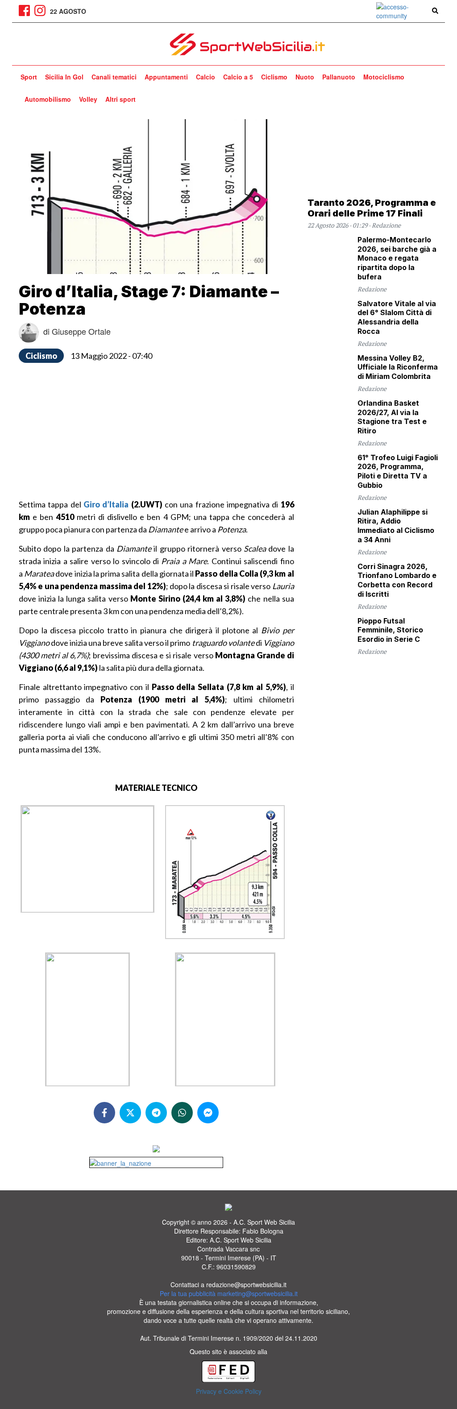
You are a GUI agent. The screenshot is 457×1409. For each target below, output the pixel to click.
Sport (29, 76)
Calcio (205, 76)
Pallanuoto (338, 76)
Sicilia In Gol (64, 76)
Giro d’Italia (106, 504)
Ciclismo (274, 76)
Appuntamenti (166, 76)
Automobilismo (48, 99)
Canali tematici (114, 76)
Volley (88, 99)
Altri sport (120, 99)
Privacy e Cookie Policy (229, 1391)
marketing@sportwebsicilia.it (257, 1293)
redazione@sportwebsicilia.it (246, 1284)
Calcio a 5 (238, 76)
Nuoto (304, 76)
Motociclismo (383, 76)
